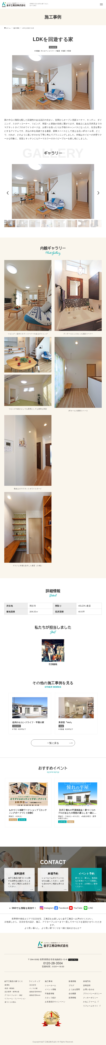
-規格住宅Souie (34, 995)
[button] (8, 193)
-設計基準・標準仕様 (11, 991)
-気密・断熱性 (9, 988)
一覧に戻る (53, 743)
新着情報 (72, 981)
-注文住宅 (32, 985)
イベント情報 (50, 989)
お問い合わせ (88, 989)
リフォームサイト (90, 1005)
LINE (90, 907)
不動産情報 (49, 993)
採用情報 (72, 997)
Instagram (49, 907)
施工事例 (48, 981)
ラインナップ (34, 981)
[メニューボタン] (101, 4)
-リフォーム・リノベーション (15, 998)
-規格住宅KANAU (35, 991)
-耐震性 (7, 985)
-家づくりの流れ (10, 1002)
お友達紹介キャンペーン (55, 1001)
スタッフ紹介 (50, 997)
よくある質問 (74, 989)
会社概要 (72, 993)
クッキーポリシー (90, 997)
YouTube (78, 907)
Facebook (63, 907)
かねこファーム (89, 1001)
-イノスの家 (33, 988)
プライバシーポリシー (92, 993)
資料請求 (87, 985)
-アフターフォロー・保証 (13, 995)
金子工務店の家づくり (13, 981)
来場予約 (87, 981)
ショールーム (50, 985)
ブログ (71, 985)
